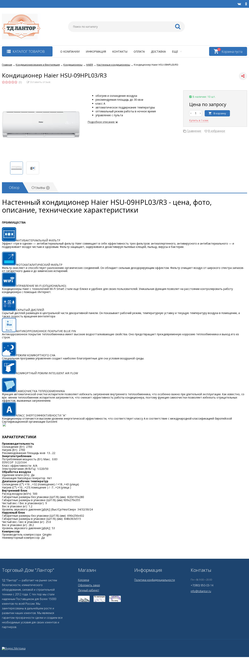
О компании (70, 51)
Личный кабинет (88, 590)
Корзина (83, 580)
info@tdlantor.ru (201, 591)
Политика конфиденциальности (154, 580)
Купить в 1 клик (199, 120)
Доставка (158, 51)
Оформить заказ (89, 585)
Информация (96, 51)
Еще (175, 51)
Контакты (119, 51)
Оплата (139, 51)
